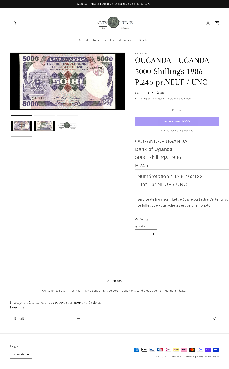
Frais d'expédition (145, 98)
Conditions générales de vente (141, 290)
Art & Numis (169, 356)
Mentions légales (176, 290)
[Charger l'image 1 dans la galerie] (21, 125)
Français (19, 354)
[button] (14, 23)
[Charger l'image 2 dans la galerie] (44, 125)
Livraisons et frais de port (101, 290)
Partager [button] (145, 219)
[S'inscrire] (78, 318)
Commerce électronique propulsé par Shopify (197, 356)
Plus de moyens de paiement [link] (177, 130)
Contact (76, 290)
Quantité (140, 226)
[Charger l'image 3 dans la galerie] (67, 125)
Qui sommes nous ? (54, 290)
